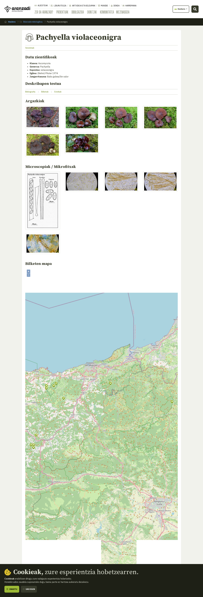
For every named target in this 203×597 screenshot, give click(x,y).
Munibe (104, 5)
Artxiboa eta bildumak (83, 5)
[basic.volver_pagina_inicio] (17, 9)
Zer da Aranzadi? (44, 12)
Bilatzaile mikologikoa (33, 22)
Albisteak (42, 5)
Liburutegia (59, 5)
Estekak (57, 92)
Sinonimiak (29, 48)
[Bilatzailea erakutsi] (195, 9)
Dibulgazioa (78, 12)
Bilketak (44, 92)
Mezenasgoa (122, 12)
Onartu (13, 589)
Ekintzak (92, 12)
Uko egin (30, 589)
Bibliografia (30, 92)
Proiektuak (62, 12)
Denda (116, 5)
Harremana (130, 5)
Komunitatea (107, 12)
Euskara (181, 9)
